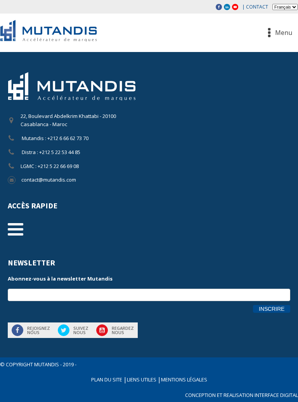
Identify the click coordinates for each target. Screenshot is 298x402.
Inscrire (271, 309)
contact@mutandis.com (48, 179)
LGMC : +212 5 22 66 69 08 (50, 166)
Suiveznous (80, 330)
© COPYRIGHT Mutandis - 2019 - (38, 364)
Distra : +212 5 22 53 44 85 (50, 152)
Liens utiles (142, 379)
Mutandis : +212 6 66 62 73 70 (54, 138)
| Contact (255, 6)
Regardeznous (123, 330)
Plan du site (107, 379)
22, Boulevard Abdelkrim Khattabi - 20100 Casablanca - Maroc (68, 120)
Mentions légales (184, 379)
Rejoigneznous (38, 330)
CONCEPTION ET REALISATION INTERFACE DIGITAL (241, 395)
